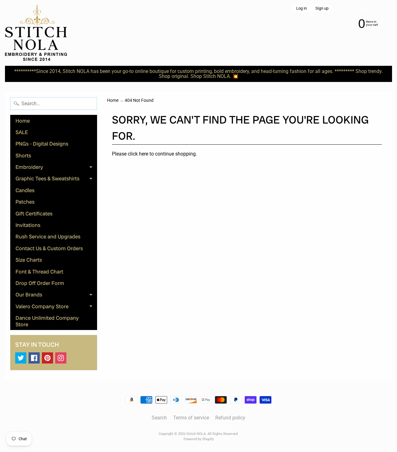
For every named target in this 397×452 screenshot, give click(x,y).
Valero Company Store (56, 307)
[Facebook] (34, 358)
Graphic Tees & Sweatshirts (56, 179)
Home (23, 120)
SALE (22, 132)
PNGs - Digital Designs (42, 143)
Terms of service (191, 418)
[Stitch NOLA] (36, 33)
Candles (25, 190)
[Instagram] (60, 358)
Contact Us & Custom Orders (49, 248)
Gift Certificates (34, 213)
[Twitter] (20, 358)
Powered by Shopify (199, 439)
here (143, 154)
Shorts (23, 155)
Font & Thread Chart (39, 271)
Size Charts (29, 259)
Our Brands (56, 296)
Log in (301, 9)
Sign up (321, 9)
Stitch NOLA (196, 434)
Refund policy (230, 418)
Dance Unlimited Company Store (47, 321)
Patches (25, 201)
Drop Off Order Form (40, 283)
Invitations (28, 225)
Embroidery (56, 168)
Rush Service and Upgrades (48, 236)
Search (159, 418)
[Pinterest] (47, 358)
